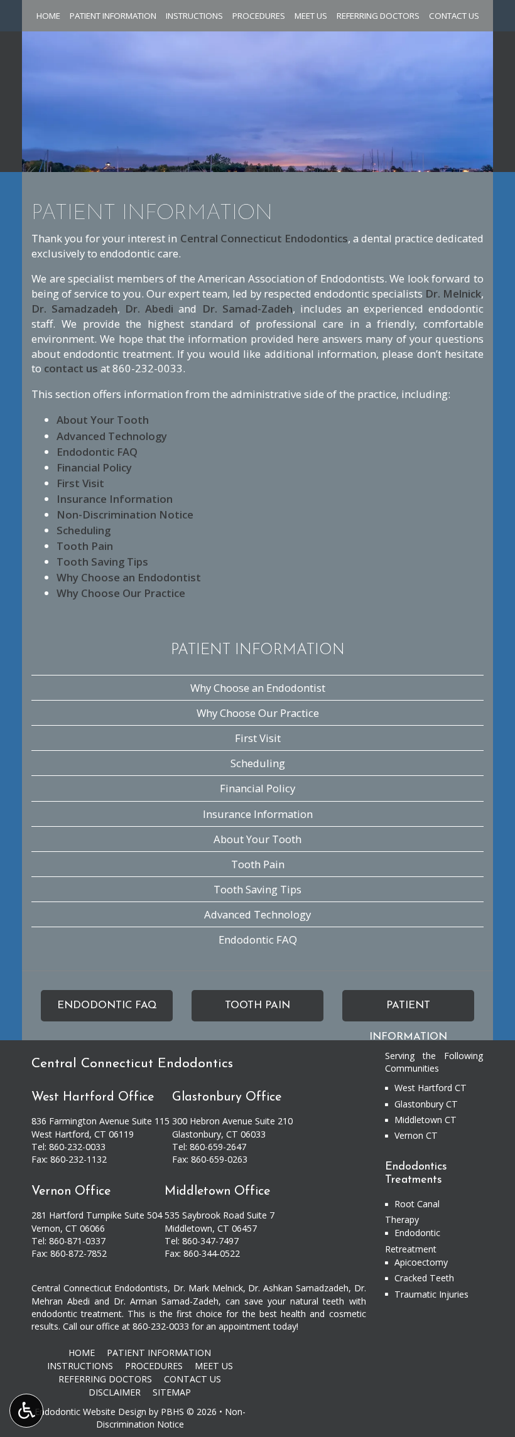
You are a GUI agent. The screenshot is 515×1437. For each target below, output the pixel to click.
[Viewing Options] (26, 1411)
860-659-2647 (218, 1147)
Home (48, 16)
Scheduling (84, 530)
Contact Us (454, 16)
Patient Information (113, 16)
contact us (71, 368)
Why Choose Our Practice (121, 593)
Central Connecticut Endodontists (99, 1288)
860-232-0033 (147, 368)
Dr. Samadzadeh (74, 308)
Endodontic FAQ (97, 451)
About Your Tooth (103, 419)
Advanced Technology (112, 436)
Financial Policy (94, 467)
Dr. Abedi (149, 308)
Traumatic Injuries (431, 1294)
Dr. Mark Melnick (207, 1288)
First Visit (80, 483)
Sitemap (172, 1392)
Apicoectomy (421, 1262)
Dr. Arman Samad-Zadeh (166, 1301)
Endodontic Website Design (90, 1412)
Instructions (194, 16)
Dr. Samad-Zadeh (247, 308)
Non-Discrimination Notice (125, 514)
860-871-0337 (77, 1241)
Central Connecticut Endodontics (264, 238)
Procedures (258, 16)
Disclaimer (115, 1392)
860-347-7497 (210, 1241)
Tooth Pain (85, 546)
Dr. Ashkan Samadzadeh (298, 1288)
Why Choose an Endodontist (129, 577)
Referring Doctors (378, 16)
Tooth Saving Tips (102, 561)
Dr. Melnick (453, 293)
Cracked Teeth (424, 1278)
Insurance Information (115, 499)
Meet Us (311, 16)
